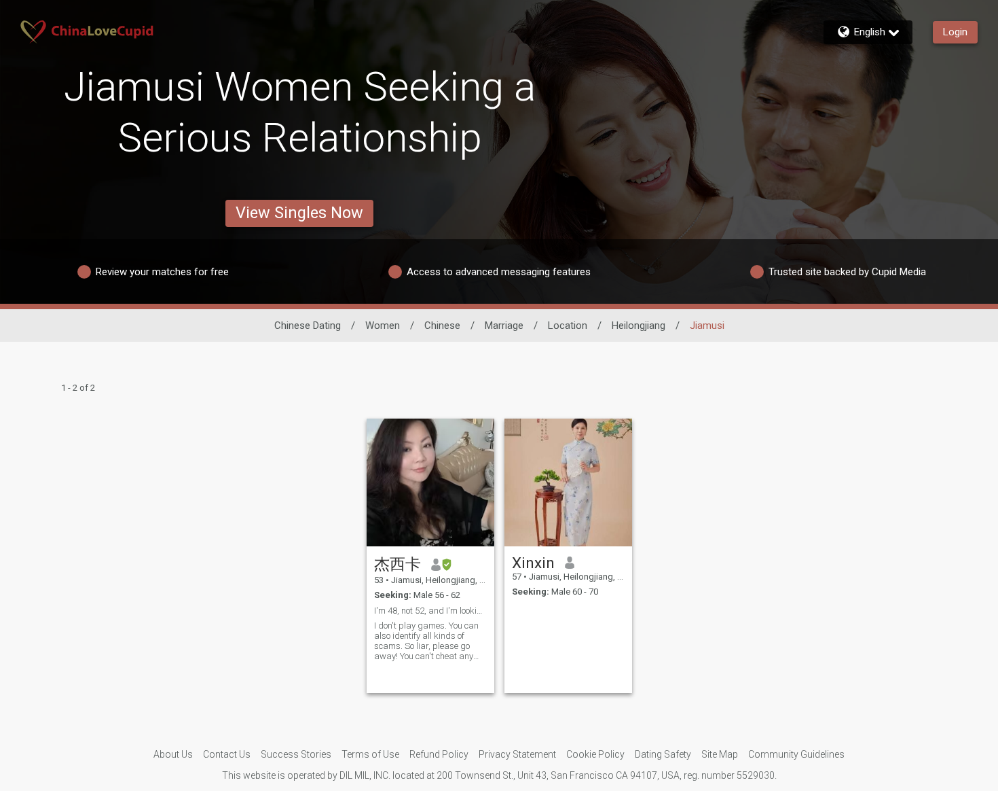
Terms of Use (370, 754)
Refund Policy (438, 754)
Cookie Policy (595, 754)
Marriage (504, 325)
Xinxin (533, 563)
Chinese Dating (307, 325)
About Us (173, 754)
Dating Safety (663, 754)
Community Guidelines (796, 754)
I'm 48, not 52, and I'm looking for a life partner (430, 610)
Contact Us (227, 754)
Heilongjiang (638, 325)
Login (955, 32)
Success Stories (296, 754)
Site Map (719, 754)
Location (567, 325)
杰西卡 (397, 564)
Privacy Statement (517, 754)
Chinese (442, 325)
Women (382, 325)
